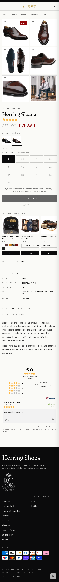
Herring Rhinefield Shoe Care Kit (29, 237)
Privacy (6, 573)
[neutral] (3, 245)
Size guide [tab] (24, 309)
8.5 (22, 167)
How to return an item (11, 511)
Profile (34, 506)
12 (9, 182)
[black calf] (6, 140)
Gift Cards (6, 520)
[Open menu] (3, 6)
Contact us (6, 501)
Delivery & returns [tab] (13, 314)
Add (11, 253)
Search (5, 539)
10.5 (22, 175)
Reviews (5, 516)
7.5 (50, 159)
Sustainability (7, 535)
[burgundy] (16, 245)
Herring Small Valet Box (49, 237)
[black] (3, 248)
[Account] (50, 6)
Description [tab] (9, 309)
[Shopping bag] (55, 6)
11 (36, 175)
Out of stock (29, 199)
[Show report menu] (53, 419)
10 (9, 175)
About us (6, 525)
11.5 (50, 175)
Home (4, 15)
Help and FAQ (8, 506)
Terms (18, 573)
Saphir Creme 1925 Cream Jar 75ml (10, 237)
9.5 (50, 167)
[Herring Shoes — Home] (29, 6)
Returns (28, 573)
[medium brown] (6, 245)
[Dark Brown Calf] (16, 140)
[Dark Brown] (13, 245)
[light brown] (10, 245)
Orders (34, 501)
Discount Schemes (10, 530)
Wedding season (18, 15)
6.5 (22, 159)
